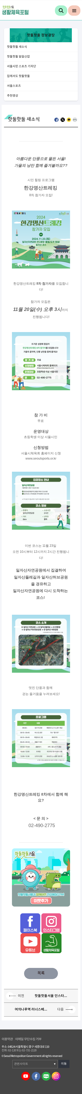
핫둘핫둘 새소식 (17, 47)
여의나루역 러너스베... (31, 1010)
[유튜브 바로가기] (30, 943)
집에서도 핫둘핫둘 (18, 76)
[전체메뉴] (74, 10)
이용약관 (7, 1039)
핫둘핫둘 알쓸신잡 (18, 56)
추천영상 (12, 95)
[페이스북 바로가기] (30, 923)
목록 (41, 973)
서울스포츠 (14, 86)
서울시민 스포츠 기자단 (21, 66)
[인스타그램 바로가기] (51, 923)
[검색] (61, 10)
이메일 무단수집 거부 (28, 1039)
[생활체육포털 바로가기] (52, 943)
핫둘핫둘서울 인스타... (51, 996)
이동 (64, 1064)
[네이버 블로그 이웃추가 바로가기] (41, 877)
